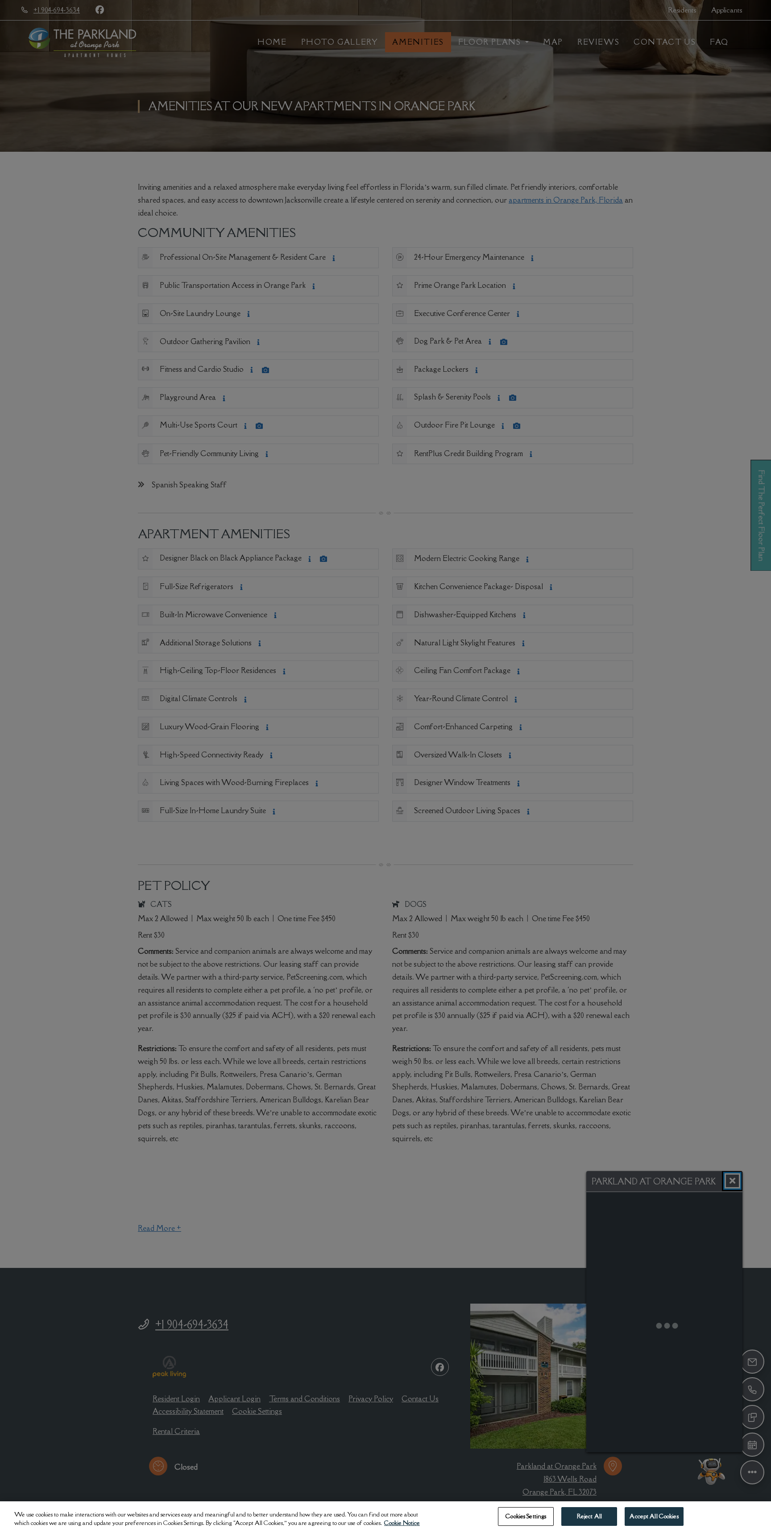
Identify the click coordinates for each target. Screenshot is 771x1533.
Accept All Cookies (654, 1516)
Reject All (589, 1516)
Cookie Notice (402, 1523)
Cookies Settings (526, 1516)
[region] (385, 1517)
